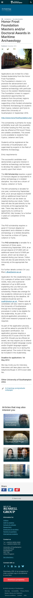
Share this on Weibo (17, 489)
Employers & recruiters (10, 529)
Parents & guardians (10, 532)
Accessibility (15, 591)
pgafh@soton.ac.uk (9, 301)
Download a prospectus (16, 580)
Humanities (8, 10)
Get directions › (8, 557)
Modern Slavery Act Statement (13, 593)
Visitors (5, 520)
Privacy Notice (24, 591)
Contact (19, 595)
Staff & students (8, 523)
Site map (7, 591)
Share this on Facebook (1, 489)
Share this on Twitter (10, 489)
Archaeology (6, 9)
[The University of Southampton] (16, 2)
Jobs (25, 595)
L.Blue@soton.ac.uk (13, 272)
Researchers (7, 527)
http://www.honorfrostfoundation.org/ (16, 118)
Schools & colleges (9, 525)
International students (10, 534)
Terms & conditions (10, 595)
